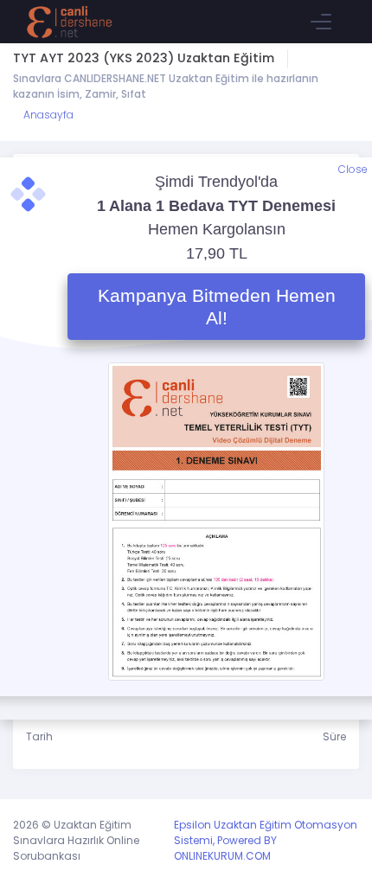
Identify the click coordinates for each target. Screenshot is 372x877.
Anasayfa (47, 114)
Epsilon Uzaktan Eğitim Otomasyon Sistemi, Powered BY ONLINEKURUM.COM (265, 840)
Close (353, 169)
